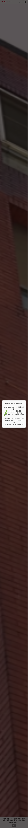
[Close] (25, 400)
